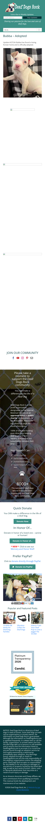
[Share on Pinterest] (20, 819)
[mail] (31, 358)
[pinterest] (27, 358)
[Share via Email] (30, 819)
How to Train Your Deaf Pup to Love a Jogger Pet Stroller (36, 629)
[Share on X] (15, 819)
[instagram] (22, 358)
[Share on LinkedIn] (25, 819)
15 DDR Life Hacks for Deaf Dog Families (7, 628)
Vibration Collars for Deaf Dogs (21, 627)
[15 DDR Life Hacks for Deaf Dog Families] (10, 618)
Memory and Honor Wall (22, 549)
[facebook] (13, 358)
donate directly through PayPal (25, 561)
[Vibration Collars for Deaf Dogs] (24, 618)
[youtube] (18, 358)
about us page (20, 423)
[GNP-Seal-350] (22, 677)
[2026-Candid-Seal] (22, 651)
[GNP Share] (22, 696)
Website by (28, 788)
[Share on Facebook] (9, 819)
